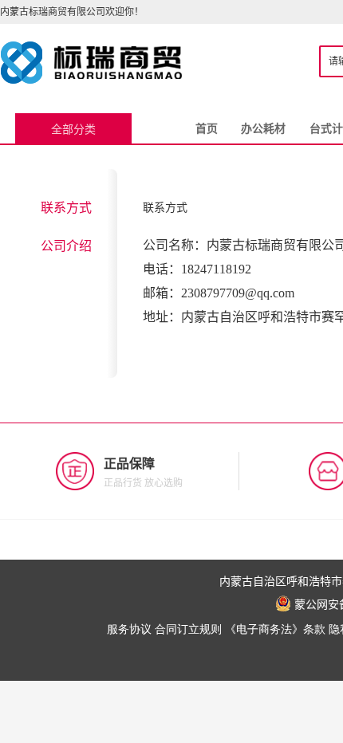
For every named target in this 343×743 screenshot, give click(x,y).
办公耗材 (263, 128)
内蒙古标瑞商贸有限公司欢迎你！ (72, 11)
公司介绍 (66, 245)
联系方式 (66, 207)
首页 (206, 128)
